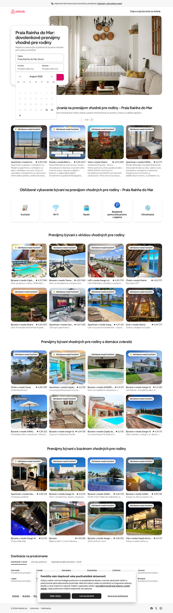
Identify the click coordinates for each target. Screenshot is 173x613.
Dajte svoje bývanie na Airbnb (145, 11)
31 (20, 115)
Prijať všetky (55, 596)
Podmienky (46, 608)
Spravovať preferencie (118, 596)
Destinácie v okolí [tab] (19, 562)
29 (47, 110)
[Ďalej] (91, 120)
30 (52, 110)
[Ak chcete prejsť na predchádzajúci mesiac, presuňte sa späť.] (20, 76)
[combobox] (40, 59)
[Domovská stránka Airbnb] (18, 11)
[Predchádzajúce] (81, 120)
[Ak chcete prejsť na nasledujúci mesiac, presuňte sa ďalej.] (52, 76)
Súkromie (34, 608)
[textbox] (27, 68)
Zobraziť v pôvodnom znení (109, 3)
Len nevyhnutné (86, 596)
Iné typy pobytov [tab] (39, 562)
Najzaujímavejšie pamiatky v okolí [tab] (66, 562)
